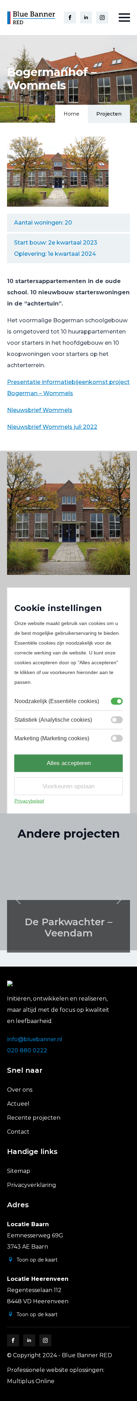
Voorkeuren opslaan (68, 786)
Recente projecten (33, 1117)
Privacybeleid (29, 801)
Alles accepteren (69, 763)
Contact (18, 1131)
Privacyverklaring (31, 1185)
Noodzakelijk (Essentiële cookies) (56, 701)
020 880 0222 (27, 1050)
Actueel (18, 1103)
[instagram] (102, 17)
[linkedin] (86, 17)
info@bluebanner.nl (34, 1039)
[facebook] (70, 17)
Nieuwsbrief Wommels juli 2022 (52, 427)
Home (71, 114)
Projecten (109, 114)
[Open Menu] (124, 17)
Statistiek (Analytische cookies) (53, 720)
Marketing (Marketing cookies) (51, 738)
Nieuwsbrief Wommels (39, 410)
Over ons (19, 1089)
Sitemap (18, 1171)
